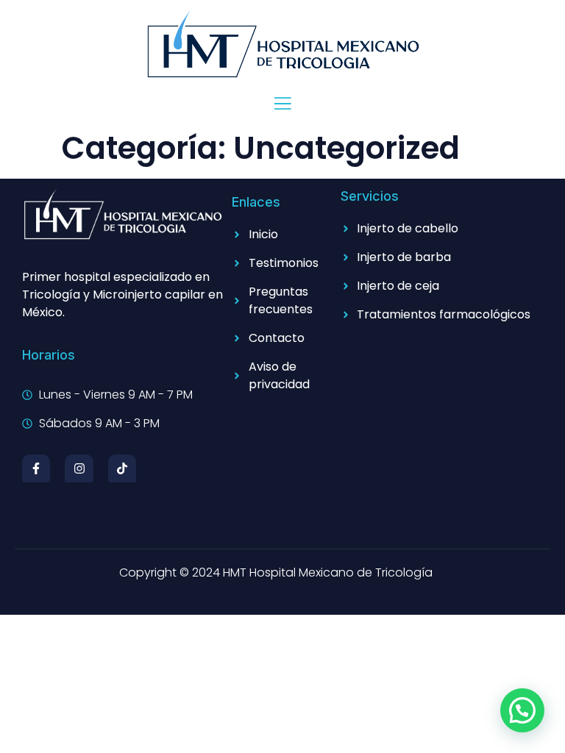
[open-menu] (282, 105)
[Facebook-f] (36, 468)
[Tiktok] (122, 468)
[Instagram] (79, 468)
